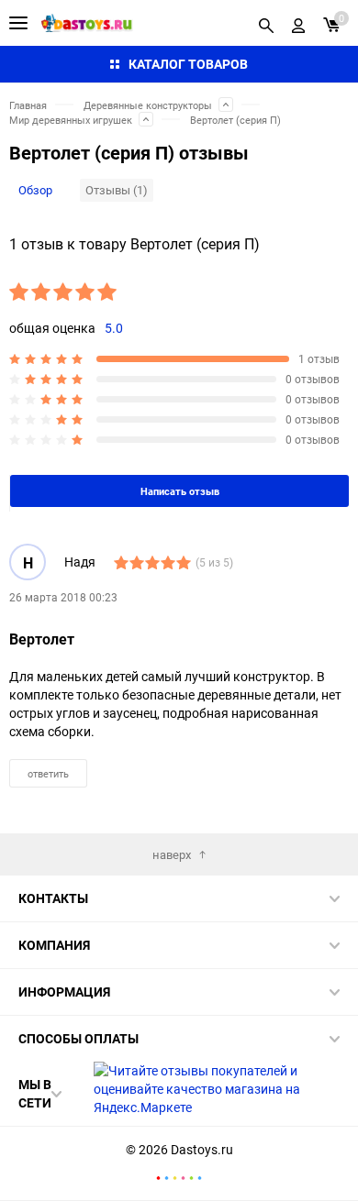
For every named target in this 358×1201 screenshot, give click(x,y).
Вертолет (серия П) (235, 120)
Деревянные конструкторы (148, 105)
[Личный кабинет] (298, 23)
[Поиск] (266, 23)
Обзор (35, 190)
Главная (28, 105)
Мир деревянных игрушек (70, 120)
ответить (48, 773)
